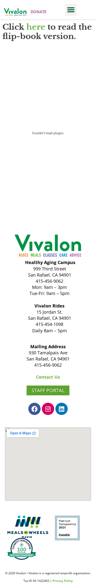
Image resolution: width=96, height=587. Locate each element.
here (35, 27)
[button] (71, 10)
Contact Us (48, 377)
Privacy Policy (62, 581)
